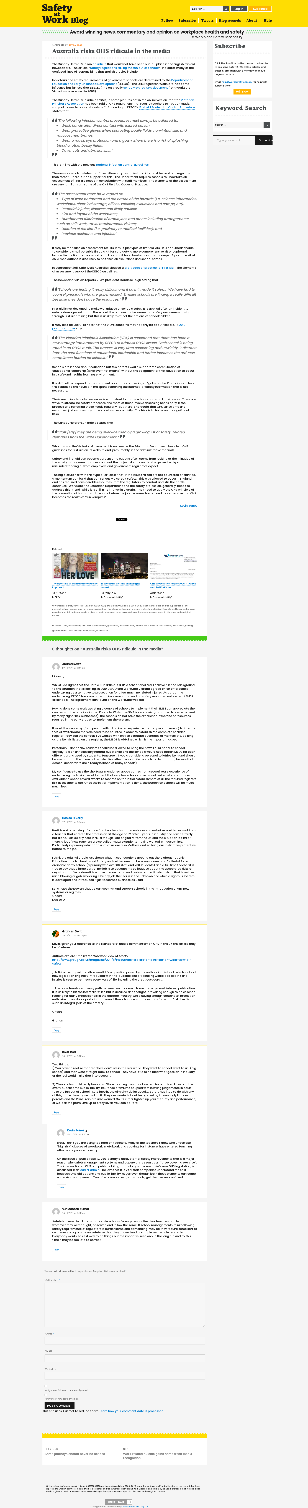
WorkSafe (178, 625)
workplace (165, 625)
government (99, 625)
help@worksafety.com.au (237, 82)
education (74, 625)
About (251, 21)
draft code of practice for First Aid (149, 268)
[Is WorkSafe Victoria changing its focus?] (124, 566)
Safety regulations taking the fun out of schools (124, 68)
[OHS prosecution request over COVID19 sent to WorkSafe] (173, 566)
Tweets (207, 21)
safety (154, 625)
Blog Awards (230, 21)
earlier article (89, 1170)
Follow (167, 21)
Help (268, 21)
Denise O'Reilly (72, 818)
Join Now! (242, 92)
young (189, 625)
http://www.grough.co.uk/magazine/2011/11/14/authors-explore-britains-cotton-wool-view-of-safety (121, 962)
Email (50, 1351)
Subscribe (260, 9)
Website (51, 1369)
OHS (146, 625)
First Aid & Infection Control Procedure (167, 107)
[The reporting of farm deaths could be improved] (75, 566)
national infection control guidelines (122, 165)
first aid (86, 625)
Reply (57, 796)
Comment (52, 1279)
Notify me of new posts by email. (62, 1398)
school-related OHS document (145, 88)
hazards (124, 625)
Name (49, 1333)
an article (99, 64)
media (139, 625)
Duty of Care (59, 625)
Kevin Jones (75, 45)
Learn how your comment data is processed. (132, 1411)
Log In (239, 9)
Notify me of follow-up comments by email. (67, 1390)
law (132, 625)
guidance (112, 625)
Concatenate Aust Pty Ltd (134, 1506)
